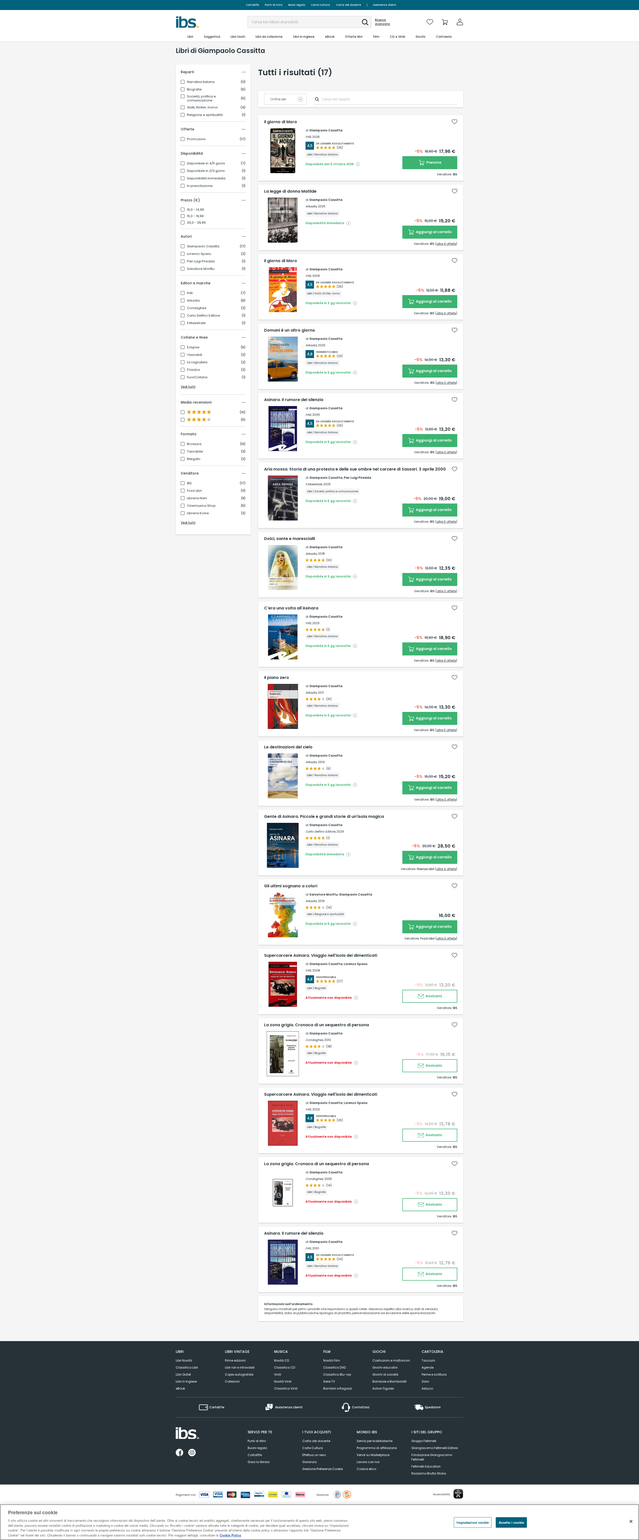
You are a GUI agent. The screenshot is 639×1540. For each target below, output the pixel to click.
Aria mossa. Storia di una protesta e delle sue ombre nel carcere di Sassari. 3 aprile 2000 (355, 469)
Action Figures (383, 1388)
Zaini (425, 1381)
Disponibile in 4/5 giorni (206, 163)
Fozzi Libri (194, 491)
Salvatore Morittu (200, 269)
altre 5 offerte (446, 521)
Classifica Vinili (286, 1388)
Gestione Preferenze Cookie (322, 1469)
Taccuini (428, 1360)
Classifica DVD (334, 1367)
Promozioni (196, 139)
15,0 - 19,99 (195, 216)
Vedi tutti (188, 387)
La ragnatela (197, 362)
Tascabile (195, 452)
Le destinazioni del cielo (288, 747)
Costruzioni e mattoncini (391, 1360)
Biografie (194, 89)
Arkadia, (311, 206)
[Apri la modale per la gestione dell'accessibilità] (458, 1494)
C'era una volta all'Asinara (291, 608)
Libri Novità (184, 1360)
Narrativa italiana (201, 82)
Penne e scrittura (434, 1374)
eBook (180, 1388)
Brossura (194, 444)
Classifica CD (284, 1367)
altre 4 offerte (446, 244)
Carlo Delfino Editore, (321, 831)
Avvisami (433, 996)
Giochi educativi (385, 1367)
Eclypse (193, 347)
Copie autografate (239, 1374)
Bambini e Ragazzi (337, 1388)
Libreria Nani (197, 498)
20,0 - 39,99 (196, 223)
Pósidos (193, 370)
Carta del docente (348, 5)
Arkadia (193, 301)
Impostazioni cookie (472, 1522)
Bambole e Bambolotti (389, 1381)
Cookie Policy (230, 1535)
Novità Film (331, 1360)
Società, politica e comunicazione (201, 98)
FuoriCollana (197, 377)
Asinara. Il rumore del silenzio (293, 400)
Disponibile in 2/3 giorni (206, 171)
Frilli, (309, 137)
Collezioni (232, 1381)
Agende (428, 1367)
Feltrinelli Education (426, 1466)
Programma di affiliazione (377, 1448)
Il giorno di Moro (280, 122)
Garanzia (309, 1462)
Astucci (427, 1388)
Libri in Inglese (186, 1381)
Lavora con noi (368, 1462)
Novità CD (281, 1360)
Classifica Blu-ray (337, 1374)
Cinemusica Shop (201, 506)
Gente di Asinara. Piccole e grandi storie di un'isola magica (324, 816)
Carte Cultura (320, 5)
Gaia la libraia (259, 1462)
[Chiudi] (631, 1521)
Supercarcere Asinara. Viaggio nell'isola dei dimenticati (320, 955)
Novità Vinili (283, 1381)
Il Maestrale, (314, 484)
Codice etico (366, 1469)
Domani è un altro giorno (289, 330)
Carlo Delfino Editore (203, 316)
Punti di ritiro (273, 5)
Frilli (190, 293)
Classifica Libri (187, 1367)
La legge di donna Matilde (290, 191)
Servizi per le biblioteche (374, 1441)
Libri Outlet (183, 1374)
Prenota (433, 162)
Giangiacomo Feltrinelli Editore (434, 1448)
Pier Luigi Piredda (201, 261)
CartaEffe (252, 5)
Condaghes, (314, 1040)
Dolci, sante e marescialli (289, 538)
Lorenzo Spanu (199, 254)
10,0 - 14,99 (195, 210)
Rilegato (193, 459)
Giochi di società (385, 1374)
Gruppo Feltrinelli (423, 1441)
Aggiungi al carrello (433, 231)
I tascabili (194, 355)
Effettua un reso (314, 1455)
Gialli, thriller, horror (202, 107)
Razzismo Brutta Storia (428, 1473)
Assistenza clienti (384, 5)
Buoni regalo (296, 5)
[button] (365, 22)
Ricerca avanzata (382, 22)
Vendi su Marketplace (373, 1455)
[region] (319, 1522)
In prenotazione (200, 186)
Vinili (277, 1374)
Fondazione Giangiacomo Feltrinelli (431, 1457)
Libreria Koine (198, 513)
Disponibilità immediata (206, 178)
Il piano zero (276, 677)
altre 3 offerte (446, 383)
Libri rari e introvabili (240, 1367)
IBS (189, 483)
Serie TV (329, 1381)
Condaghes (196, 308)
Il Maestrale (196, 323)
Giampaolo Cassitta (203, 246)
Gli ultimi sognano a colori (290, 886)
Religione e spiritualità (205, 115)
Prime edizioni (235, 1360)
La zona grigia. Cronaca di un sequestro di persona (316, 1025)
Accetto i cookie (511, 1522)
